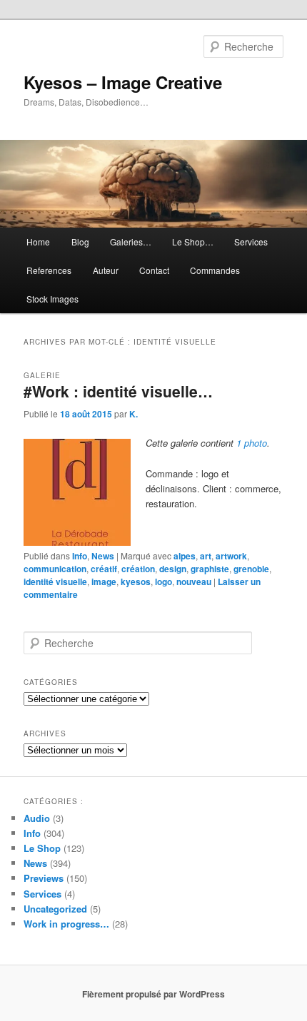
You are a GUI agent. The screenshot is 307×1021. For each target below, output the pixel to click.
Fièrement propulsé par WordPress (153, 993)
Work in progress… (66, 923)
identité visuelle (55, 581)
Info (79, 555)
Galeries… (130, 241)
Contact (154, 270)
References (48, 270)
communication (55, 568)
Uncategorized (55, 908)
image (103, 581)
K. (133, 413)
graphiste (210, 568)
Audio (37, 818)
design (172, 568)
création (138, 568)
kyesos (136, 581)
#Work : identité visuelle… (118, 391)
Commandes (215, 270)
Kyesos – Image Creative (123, 82)
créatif (104, 568)
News (102, 555)
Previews (44, 878)
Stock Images (52, 299)
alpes (184, 555)
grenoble (251, 568)
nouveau (193, 581)
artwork (231, 555)
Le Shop (42, 848)
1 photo (251, 442)
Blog (80, 241)
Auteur (106, 270)
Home (38, 241)
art (205, 555)
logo (163, 581)
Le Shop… (192, 241)
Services (251, 241)
